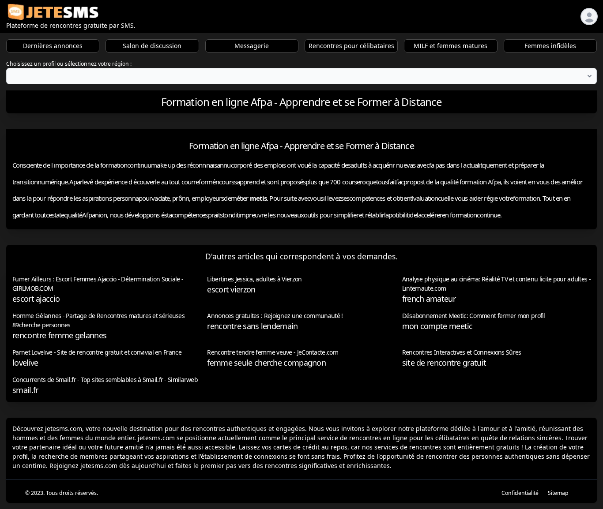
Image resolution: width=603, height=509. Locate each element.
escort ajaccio (36, 298)
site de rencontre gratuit (444, 362)
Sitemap (558, 493)
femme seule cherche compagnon (266, 362)
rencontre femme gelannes (59, 335)
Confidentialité (520, 493)
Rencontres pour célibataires (351, 45)
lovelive (25, 362)
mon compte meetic (437, 326)
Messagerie (251, 45)
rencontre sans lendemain (252, 326)
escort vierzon (231, 289)
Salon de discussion (152, 45)
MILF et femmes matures (450, 45)
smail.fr (25, 390)
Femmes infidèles (550, 45)
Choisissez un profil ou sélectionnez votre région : (69, 63)
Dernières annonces (53, 45)
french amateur (429, 298)
